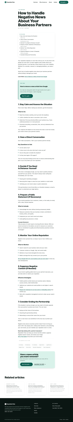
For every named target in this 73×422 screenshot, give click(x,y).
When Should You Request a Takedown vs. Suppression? (57, 386)
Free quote (63, 2)
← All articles (21, 9)
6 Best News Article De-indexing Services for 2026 (12, 386)
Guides (55, 2)
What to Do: (23, 37)
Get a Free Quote (22, 336)
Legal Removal (48, 344)
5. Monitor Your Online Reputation (27, 48)
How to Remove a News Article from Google (36, 76)
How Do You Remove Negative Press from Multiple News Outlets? (36, 386)
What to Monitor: (24, 49)
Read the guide (26, 96)
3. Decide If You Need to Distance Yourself (29, 43)
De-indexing (21, 344)
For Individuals (34, 344)
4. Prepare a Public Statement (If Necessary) (29, 44)
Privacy (61, 419)
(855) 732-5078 (8, 411)
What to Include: (24, 46)
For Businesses (27, 344)
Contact (67, 419)
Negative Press (21, 347)
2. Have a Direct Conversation (26, 39)
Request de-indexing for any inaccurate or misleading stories (35, 289)
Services (35, 2)
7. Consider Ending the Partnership (27, 54)
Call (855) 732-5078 (39, 364)
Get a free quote (25, 364)
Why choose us (43, 2)
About (50, 2)
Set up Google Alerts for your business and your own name (33, 258)
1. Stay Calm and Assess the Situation (28, 36)
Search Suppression (46, 347)
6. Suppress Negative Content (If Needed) (29, 51)
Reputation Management (37, 347)
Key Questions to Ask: (25, 41)
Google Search (41, 344)
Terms (64, 419)
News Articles (28, 347)
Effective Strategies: (24, 53)
